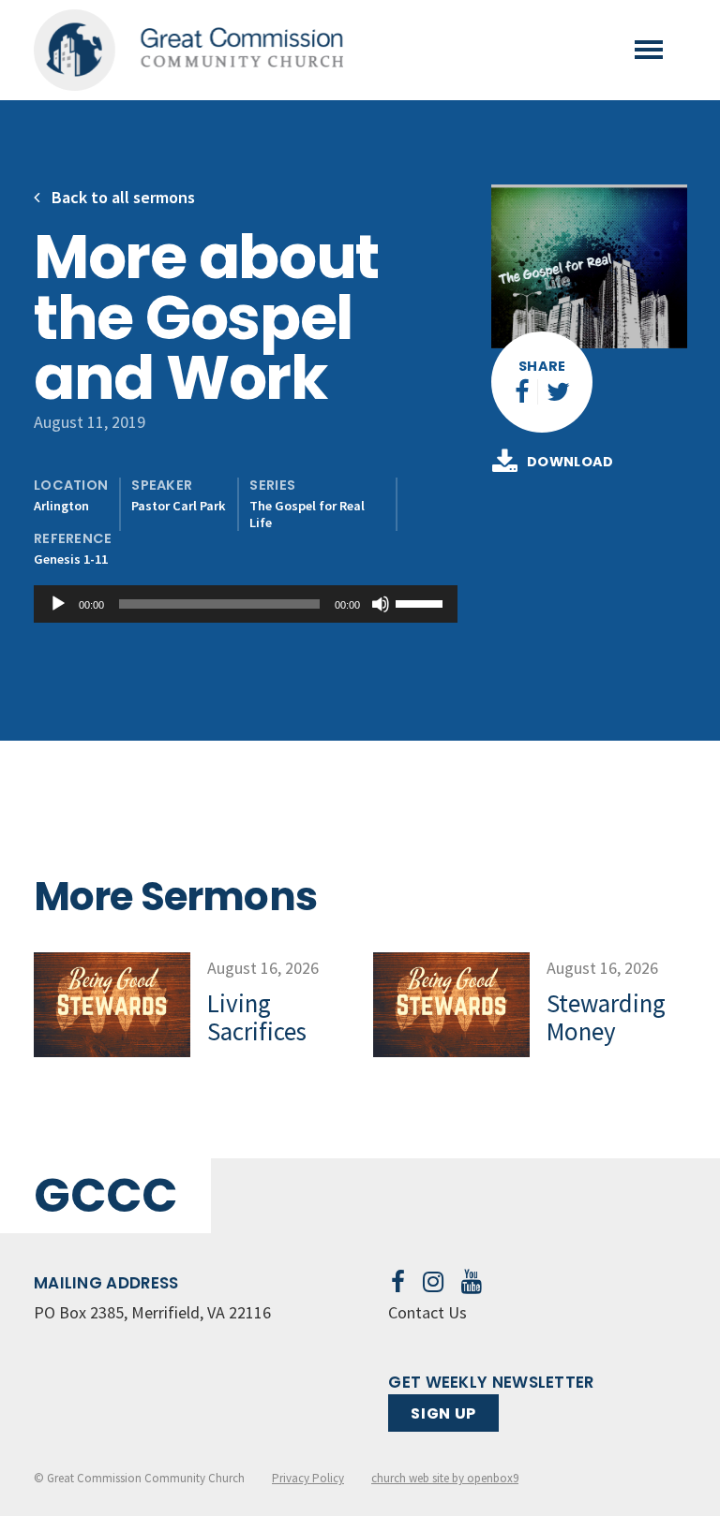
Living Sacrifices (257, 1017)
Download (570, 461)
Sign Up (443, 1413)
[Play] (58, 604)
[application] (246, 604)
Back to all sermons (121, 197)
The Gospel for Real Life (307, 513)
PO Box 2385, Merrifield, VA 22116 (152, 1312)
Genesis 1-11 (71, 559)
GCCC (105, 1195)
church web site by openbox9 (444, 1478)
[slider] (422, 602)
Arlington (61, 505)
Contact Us (427, 1312)
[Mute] (380, 604)
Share (542, 366)
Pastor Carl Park (178, 505)
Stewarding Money (606, 1017)
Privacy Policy (308, 1478)
